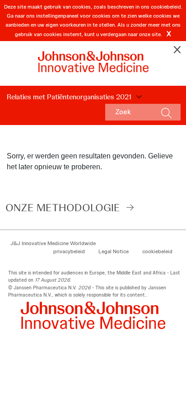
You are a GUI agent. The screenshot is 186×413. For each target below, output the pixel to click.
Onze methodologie (62, 207)
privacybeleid (69, 251)
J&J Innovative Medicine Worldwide (53, 243)
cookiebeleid (157, 251)
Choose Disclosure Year (137, 97)
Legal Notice (113, 251)
